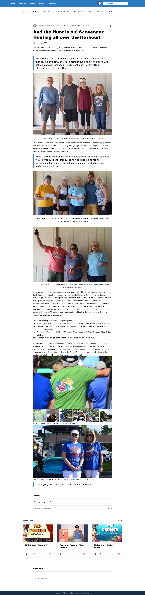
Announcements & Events (82, 11)
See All (120, 520)
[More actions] (110, 25)
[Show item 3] (66, 415)
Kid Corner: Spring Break (103, 546)
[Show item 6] (106, 415)
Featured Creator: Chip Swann (72, 546)
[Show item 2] (52, 415)
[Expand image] (72, 382)
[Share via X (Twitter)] (39, 502)
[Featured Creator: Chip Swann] (72, 533)
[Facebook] (99, 3)
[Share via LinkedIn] (45, 502)
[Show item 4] (79, 415)
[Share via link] (50, 502)
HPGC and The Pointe (63, 11)
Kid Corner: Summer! (36, 545)
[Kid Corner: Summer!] (38, 533)
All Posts (25, 11)
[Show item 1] (39, 415)
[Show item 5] (92, 415)
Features (35, 11)
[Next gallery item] (109, 383)
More (110, 11)
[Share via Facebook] (34, 502)
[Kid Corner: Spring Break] (107, 533)
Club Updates (47, 11)
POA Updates (100, 11)
